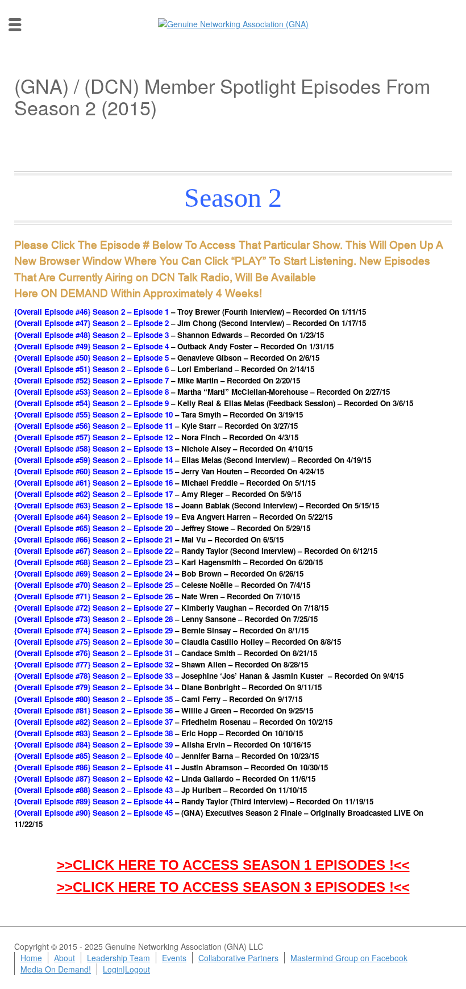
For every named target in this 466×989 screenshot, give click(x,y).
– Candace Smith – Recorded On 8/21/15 (165, 653)
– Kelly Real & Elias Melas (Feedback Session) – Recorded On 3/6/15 (213, 403)
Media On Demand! (55, 969)
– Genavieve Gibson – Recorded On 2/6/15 (166, 357)
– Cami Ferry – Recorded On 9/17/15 (158, 699)
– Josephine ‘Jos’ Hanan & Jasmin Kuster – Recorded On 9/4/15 (208, 675)
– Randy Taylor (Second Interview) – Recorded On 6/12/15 (195, 550)
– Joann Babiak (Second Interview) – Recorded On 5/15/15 (196, 505)
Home (31, 957)
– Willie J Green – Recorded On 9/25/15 (163, 710)
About (64, 957)
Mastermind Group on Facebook (348, 957)
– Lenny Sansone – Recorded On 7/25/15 (166, 619)
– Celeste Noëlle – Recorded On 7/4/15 (162, 584)
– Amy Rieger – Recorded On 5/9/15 (157, 494)
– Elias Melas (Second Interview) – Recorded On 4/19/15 (192, 459)
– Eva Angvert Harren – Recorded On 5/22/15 (173, 516)
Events (174, 957)
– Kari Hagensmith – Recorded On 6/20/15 (168, 562)
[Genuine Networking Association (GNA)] (233, 22)
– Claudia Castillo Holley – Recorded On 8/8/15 (177, 641)
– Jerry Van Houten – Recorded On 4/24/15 (169, 471)
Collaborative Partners (238, 957)
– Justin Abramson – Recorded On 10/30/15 (171, 767)
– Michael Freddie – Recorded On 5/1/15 (164, 482)
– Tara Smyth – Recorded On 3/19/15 (158, 414)
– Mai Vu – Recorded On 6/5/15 (149, 539)
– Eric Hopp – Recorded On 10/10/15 (158, 733)
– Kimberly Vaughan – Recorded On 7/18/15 (171, 607)
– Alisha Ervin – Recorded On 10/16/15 (162, 744)
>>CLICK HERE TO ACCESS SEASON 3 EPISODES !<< (233, 887)
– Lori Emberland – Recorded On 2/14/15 (164, 369)
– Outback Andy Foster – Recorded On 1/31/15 (174, 346)
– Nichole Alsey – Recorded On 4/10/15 (163, 448)
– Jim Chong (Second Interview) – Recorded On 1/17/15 (190, 323)
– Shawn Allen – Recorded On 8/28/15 (161, 664)
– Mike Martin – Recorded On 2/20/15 (157, 380)
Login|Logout (126, 969)
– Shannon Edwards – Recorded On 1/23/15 (169, 334)
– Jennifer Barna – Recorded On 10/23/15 (166, 755)
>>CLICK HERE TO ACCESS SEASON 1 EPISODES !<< (233, 865)
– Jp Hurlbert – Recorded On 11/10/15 (160, 789)
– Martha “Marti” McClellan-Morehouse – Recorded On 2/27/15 (202, 391)
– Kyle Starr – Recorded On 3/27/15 (156, 425)
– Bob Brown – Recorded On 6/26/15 (158, 573)
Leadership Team (118, 957)
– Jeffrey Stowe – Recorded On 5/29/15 (162, 528)
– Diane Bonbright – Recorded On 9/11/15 (168, 687)
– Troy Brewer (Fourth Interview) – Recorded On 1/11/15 (190, 311)
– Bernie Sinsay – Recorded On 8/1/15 (161, 630)
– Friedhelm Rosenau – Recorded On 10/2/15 (173, 721)
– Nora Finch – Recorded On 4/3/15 (156, 437)
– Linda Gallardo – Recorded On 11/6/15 (164, 778)
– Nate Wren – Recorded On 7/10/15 (157, 596)
